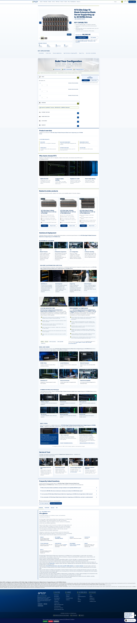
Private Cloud (48, 53)
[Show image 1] (42, 38)
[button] (66, 2)
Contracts (67, 596)
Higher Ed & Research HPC (58, 604)
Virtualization (41, 53)
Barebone (44, 102)
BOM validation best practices (105, 584)
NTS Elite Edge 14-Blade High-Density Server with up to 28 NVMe (48, 212)
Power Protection (45, 116)
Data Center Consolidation (91, 53)
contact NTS (51, 563)
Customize (94, 37)
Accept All (45, 621)
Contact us (68, 599)
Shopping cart (92, 598)
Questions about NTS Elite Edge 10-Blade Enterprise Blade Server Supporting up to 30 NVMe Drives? (129, 615)
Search (122, 2)
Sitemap (79, 601)
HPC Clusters (56, 596)
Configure (47, 507)
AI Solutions (56, 601)
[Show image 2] (45, 38)
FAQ (57, 507)
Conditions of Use (93, 601)
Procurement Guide (69, 598)
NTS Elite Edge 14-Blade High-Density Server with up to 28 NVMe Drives (68, 212)
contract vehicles (79, 565)
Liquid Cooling (56, 599)
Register (91, 596)
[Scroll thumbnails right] (71, 38)
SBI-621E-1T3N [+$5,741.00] (73, 95)
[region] (55, 25)
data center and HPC (62, 565)
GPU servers (90, 40)
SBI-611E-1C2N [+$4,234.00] (73, 89)
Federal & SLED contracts (82, 40)
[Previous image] (40, 23)
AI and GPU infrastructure (51, 565)
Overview (41, 507)
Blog (78, 598)
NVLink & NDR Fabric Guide (59, 609)
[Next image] (70, 23)
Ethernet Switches (46, 112)
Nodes (43, 76)
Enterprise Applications (57, 53)
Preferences (56, 621)
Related (52, 507)
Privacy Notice (92, 599)
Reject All (50, 621)
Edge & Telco (81, 53)
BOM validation (70, 565)
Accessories (44, 120)
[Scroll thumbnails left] (39, 38)
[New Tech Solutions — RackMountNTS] (35, 2)
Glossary (79, 599)
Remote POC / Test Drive (58, 607)
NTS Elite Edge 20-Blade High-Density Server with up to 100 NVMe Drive (87, 212)
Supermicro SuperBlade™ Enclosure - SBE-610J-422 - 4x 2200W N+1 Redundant (55, 107)
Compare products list (82, 596)
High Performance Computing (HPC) (70, 53)
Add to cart (85, 80)
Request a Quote (132, 1)
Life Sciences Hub (57, 606)
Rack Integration (57, 598)
